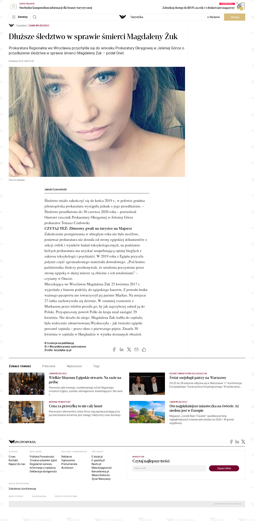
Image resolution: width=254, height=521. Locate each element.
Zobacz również (20, 366)
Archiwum (67, 467)
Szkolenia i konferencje (22, 488)
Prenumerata (69, 464)
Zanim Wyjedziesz (38, 25)
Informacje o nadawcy (43, 467)
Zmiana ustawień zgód (43, 460)
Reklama (66, 456)
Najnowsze (74, 366)
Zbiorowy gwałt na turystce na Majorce (100, 228)
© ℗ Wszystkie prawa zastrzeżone (65, 346)
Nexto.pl (96, 464)
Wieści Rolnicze (101, 475)
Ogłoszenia (68, 460)
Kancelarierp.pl (100, 471)
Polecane (48, 366)
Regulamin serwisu (41, 464)
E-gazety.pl (98, 460)
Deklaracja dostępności (43, 471)
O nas (12, 456)
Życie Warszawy (101, 478)
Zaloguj (234, 17)
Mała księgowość (102, 467)
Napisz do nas (17, 464)
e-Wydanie (213, 17)
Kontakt (13, 460)
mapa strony (16, 496)
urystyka (136, 17)
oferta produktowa (66, 496)
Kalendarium (39, 496)
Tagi (96, 366)
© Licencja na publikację (59, 343)
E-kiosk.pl (97, 456)
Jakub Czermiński (55, 189)
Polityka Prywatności (42, 456)
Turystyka (21, 25)
